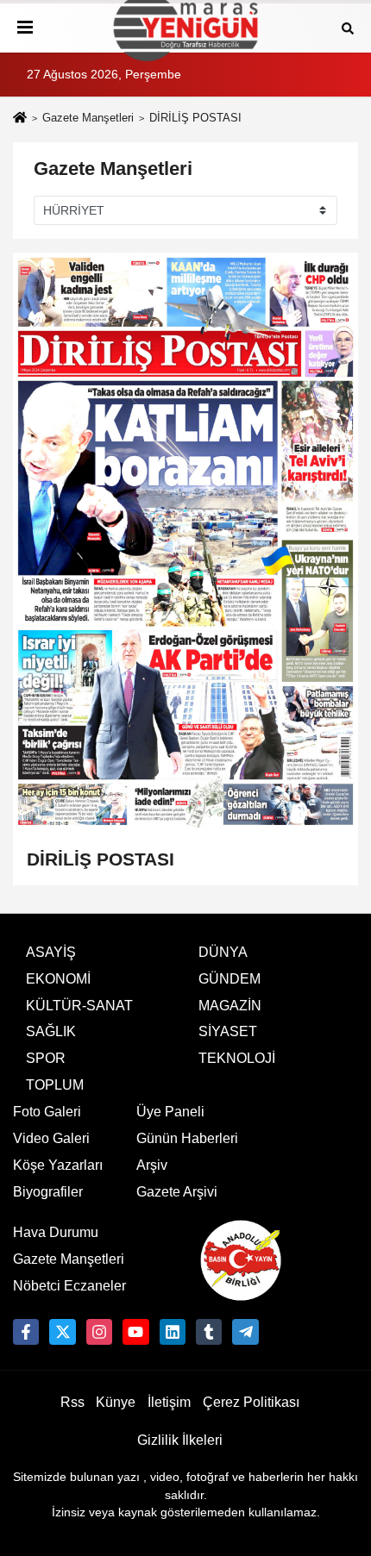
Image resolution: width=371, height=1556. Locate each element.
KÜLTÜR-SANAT (79, 1005)
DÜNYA (223, 952)
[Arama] (348, 27)
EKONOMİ (58, 979)
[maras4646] (245, 1332)
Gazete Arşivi (176, 1191)
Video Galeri (51, 1138)
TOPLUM (55, 1085)
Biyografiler (48, 1191)
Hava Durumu (55, 1232)
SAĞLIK (51, 1031)
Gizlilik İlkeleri (180, 1440)
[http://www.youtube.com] (135, 1332)
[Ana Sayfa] (20, 119)
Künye (115, 1402)
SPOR (46, 1058)
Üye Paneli (170, 1111)
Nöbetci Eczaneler (69, 1285)
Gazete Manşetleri (88, 117)
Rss (72, 1402)
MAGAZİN (229, 1005)
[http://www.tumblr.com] (209, 1332)
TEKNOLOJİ (236, 1058)
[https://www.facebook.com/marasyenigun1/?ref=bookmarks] (26, 1332)
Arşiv (151, 1165)
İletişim (169, 1402)
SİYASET (227, 1031)
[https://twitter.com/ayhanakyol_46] (62, 1332)
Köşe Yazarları (58, 1165)
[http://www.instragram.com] (99, 1332)
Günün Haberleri (187, 1138)
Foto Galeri (47, 1111)
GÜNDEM (229, 979)
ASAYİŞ (51, 952)
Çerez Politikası (251, 1402)
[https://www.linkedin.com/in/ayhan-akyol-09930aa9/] (173, 1332)
